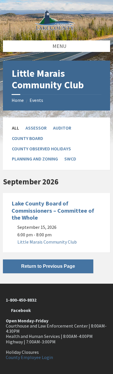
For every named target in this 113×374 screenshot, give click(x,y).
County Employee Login (29, 357)
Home (18, 100)
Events (36, 100)
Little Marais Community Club (47, 242)
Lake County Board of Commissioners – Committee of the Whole (53, 210)
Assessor (36, 128)
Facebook (20, 310)
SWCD (70, 159)
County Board (27, 138)
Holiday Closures (22, 352)
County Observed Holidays (41, 149)
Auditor (62, 128)
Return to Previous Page (48, 266)
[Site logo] (56, 28)
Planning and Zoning (35, 159)
